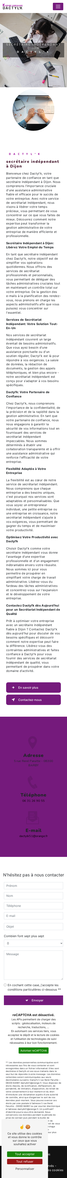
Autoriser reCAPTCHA (33, 1050)
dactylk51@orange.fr (33, 836)
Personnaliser (24, 1169)
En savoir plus (28, 687)
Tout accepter (25, 1154)
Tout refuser (24, 1161)
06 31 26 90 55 (33, 801)
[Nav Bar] (58, 6)
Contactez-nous (30, 700)
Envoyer (37, 1000)
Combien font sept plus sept (24, 936)
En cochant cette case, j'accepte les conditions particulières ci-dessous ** (34, 987)
